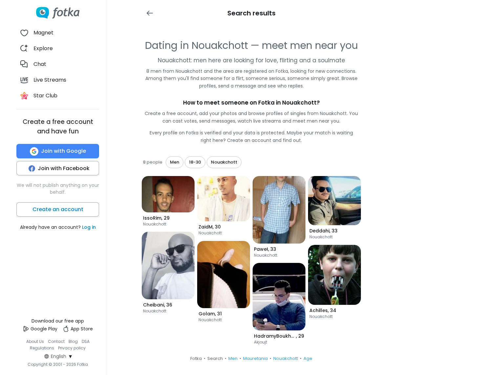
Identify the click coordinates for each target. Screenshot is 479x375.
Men (233, 358)
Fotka (196, 358)
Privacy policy (72, 348)
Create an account (57, 209)
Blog (73, 341)
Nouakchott (285, 358)
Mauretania (255, 358)
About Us (35, 341)
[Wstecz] (149, 13)
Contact (56, 341)
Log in (89, 227)
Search (215, 358)
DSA (86, 341)
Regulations (42, 348)
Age (307, 358)
